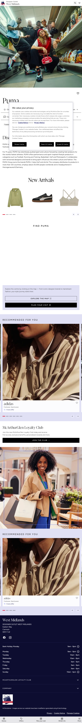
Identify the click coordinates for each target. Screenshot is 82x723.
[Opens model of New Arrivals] (15, 197)
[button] (77, 403)
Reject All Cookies (46, 144)
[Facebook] (4, 637)
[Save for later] (77, 93)
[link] (13, 3)
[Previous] (73, 214)
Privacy (49, 713)
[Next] (77, 214)
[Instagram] (10, 637)
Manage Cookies (73, 713)
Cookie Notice (59, 713)
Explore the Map (40, 299)
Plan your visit (39, 305)
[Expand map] (41, 257)
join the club (39, 440)
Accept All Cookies (62, 144)
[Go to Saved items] (79, 3)
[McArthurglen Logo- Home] (3, 3)
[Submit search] (75, 3)
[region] (41, 126)
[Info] (78, 646)
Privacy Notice (39, 123)
